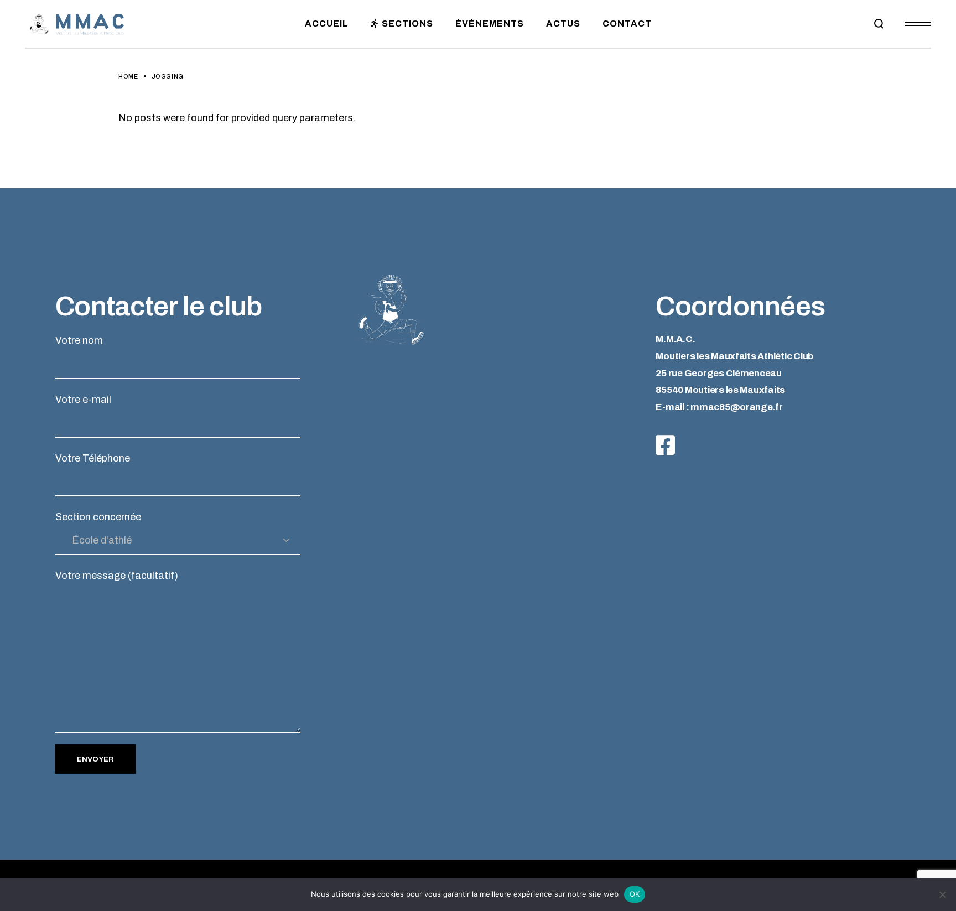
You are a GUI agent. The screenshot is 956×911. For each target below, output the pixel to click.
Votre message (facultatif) (116, 575)
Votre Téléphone (92, 458)
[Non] (942, 894)
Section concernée (98, 516)
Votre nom (79, 340)
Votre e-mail (83, 399)
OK (635, 893)
